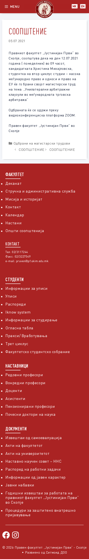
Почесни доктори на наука (30, 414)
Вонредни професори (25, 382)
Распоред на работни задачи (33, 469)
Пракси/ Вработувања (26, 335)
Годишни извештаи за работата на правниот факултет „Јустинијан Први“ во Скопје (42, 498)
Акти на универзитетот (27, 453)
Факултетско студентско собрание (37, 351)
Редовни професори (24, 374)
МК (75, 6)
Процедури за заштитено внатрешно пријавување (40, 512)
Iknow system (18, 312)
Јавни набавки (19, 485)
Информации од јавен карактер (35, 477)
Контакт (13, 206)
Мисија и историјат (24, 199)
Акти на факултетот (24, 445)
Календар (14, 214)
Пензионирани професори (30, 406)
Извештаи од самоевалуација (33, 437)
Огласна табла (19, 327)
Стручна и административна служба (40, 191)
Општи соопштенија (24, 230)
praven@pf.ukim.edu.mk (32, 261)
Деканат (13, 183)
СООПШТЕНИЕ (31, 149)
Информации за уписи (26, 288)
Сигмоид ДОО (56, 552)
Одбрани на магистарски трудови (42, 143)
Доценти (13, 390)
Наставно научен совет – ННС (33, 461)
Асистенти (15, 398)
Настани (13, 222)
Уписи (11, 296)
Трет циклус (16, 343)
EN (83, 6)
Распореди (15, 304)
